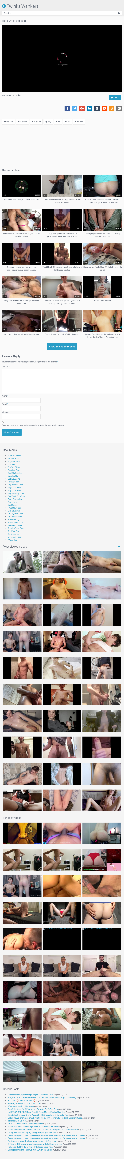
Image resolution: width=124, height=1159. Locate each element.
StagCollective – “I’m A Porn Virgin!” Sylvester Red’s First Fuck (33, 1109)
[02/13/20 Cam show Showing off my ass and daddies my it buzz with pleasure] (101, 833)
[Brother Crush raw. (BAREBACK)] (62, 1071)
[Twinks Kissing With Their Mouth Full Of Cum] (101, 641)
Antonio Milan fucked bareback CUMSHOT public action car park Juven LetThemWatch (43, 1129)
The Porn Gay (13, 531)
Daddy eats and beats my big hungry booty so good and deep (32, 1132)
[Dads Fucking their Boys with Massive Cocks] (22, 939)
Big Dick (9, 121)
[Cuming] (62, 615)
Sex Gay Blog (13, 519)
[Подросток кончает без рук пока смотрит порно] (101, 562)
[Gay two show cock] (62, 1045)
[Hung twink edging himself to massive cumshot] (101, 747)
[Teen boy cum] (101, 721)
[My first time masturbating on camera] (62, 774)
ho (59, 121)
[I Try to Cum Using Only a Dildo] (22, 992)
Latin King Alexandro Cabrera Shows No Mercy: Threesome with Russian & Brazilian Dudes (45, 1117)
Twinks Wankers (22, 6)
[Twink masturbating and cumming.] (62, 694)
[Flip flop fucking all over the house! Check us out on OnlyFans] (22, 913)
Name (5, 395)
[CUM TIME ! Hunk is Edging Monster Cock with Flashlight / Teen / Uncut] (22, 694)
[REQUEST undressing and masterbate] (101, 694)
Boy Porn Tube (14, 461)
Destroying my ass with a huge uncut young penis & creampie (32, 1141)
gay (49, 121)
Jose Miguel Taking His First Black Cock (24, 1103)
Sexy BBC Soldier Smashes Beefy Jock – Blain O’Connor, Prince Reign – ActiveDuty (42, 1097)
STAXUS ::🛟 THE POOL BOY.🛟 (21, 1100)
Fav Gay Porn (13, 481)
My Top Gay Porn (15, 516)
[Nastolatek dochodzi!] (101, 800)
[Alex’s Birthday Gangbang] (22, 1071)
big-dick (37, 121)
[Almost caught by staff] (101, 615)
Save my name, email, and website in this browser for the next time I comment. (33, 425)
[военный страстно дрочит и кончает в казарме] (62, 800)
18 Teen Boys (13, 458)
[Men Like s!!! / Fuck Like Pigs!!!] (101, 886)
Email (5, 404)
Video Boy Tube (14, 536)
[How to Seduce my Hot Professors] (62, 939)
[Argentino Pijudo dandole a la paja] (62, 721)
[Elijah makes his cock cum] (62, 641)
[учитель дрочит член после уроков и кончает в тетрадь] (22, 615)
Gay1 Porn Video (15, 499)
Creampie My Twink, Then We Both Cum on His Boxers (30, 1149)
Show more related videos (62, 346)
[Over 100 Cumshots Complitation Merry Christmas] (22, 1019)
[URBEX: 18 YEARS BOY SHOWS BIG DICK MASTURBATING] (101, 668)
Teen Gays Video (15, 525)
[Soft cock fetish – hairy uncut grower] (101, 774)
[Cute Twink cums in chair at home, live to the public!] (62, 588)
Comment (6, 366)
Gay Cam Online (14, 487)
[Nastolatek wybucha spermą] (22, 588)
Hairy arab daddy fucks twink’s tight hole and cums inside (30, 1146)
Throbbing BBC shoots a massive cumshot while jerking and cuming (35, 1144)
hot (68, 121)
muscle (80, 121)
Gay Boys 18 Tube (15, 484)
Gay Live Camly (14, 490)
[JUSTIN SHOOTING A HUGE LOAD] (22, 668)
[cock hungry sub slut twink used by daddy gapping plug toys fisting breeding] (22, 833)
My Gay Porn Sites (15, 513)
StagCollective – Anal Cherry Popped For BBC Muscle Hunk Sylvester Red (38, 1115)
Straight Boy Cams (15, 522)
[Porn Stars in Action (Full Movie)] (62, 992)
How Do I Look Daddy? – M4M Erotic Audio (25, 1123)
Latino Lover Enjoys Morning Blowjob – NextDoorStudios (31, 1094)
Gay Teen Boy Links (16, 493)
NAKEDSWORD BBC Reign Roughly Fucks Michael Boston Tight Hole (36, 1112)
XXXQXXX (12, 539)
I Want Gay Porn (14, 507)
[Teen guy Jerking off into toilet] (62, 747)
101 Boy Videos (14, 455)
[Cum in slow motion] (22, 800)
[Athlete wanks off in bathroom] (22, 747)
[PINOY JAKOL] (101, 588)
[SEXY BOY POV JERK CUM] (62, 562)
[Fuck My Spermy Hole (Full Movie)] (62, 886)
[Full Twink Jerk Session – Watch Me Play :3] (62, 668)
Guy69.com (12, 505)
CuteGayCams (14, 478)
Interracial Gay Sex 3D (17, 1120)
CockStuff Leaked (15, 473)
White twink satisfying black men (21, 1106)
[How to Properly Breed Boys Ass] (101, 1045)
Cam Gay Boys (14, 470)
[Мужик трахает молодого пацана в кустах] (22, 562)
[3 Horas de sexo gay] (22, 860)
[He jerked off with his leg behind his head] (22, 774)
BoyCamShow (14, 467)
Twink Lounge (13, 534)
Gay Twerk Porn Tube (16, 496)
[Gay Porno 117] (101, 992)
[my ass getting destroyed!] (101, 1071)
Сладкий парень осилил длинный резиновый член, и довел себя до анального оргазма (46, 1135)
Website (5, 412)
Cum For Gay (13, 475)
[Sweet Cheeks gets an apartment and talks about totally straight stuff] (101, 860)
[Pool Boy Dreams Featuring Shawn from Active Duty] (101, 1019)
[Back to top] (117, 1151)
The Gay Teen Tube (16, 528)
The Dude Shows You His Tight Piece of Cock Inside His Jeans (33, 1126)
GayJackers (12, 502)
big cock (23, 121)
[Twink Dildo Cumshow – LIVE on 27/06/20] (22, 721)
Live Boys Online (14, 510)
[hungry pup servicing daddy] (62, 913)
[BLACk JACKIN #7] (22, 966)
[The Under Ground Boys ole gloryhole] (101, 913)
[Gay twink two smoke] (22, 641)
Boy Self (11, 464)
